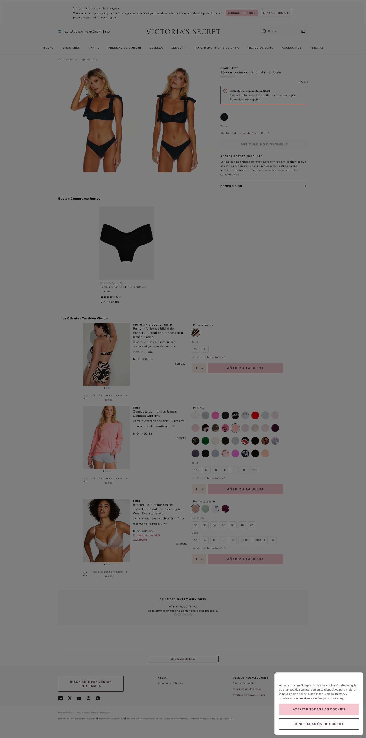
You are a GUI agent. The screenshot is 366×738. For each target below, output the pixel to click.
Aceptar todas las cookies (319, 709)
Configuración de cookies (319, 724)
